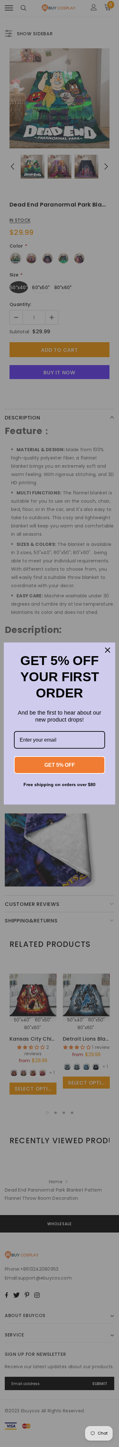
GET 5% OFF (59, 765)
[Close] (107, 650)
